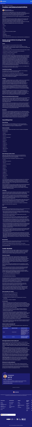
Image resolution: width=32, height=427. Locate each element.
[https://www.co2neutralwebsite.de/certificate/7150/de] (19, 419)
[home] (3, 1)
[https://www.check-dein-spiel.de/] (8, 419)
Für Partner (19, 403)
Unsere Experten (11, 403)
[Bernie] (2, 5)
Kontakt (19, 402)
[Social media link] (8, 377)
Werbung (2, 402)
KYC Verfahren (19, 407)
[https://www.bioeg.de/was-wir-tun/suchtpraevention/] (14, 419)
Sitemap (2, 409)
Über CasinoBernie (11, 402)
